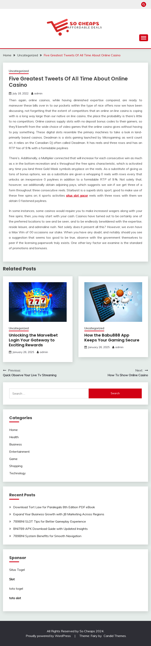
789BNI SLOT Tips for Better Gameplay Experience (49, 521)
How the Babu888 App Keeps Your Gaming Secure (111, 337)
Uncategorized (19, 71)
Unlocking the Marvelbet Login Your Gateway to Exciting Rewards (33, 340)
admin (38, 93)
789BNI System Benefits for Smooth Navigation (47, 536)
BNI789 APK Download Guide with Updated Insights (50, 529)
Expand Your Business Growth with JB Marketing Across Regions (58, 514)
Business (15, 444)
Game (13, 459)
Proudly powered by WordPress (49, 636)
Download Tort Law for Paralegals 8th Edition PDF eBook (54, 507)
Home (13, 430)
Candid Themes (115, 636)
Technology (17, 473)
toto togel (16, 588)
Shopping (15, 466)
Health (14, 437)
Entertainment (19, 451)
